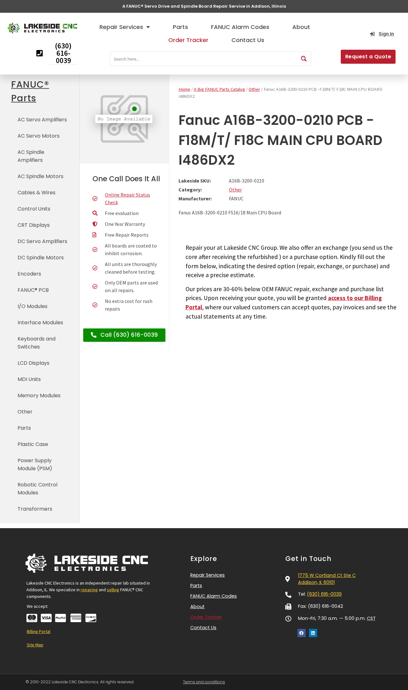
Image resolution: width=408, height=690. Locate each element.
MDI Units (29, 379)
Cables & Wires (36, 192)
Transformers (35, 509)
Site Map (35, 645)
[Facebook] (301, 633)
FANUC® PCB (33, 290)
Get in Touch (308, 558)
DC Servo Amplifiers (42, 241)
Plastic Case (33, 444)
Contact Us (247, 40)
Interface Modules (40, 322)
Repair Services (121, 27)
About (301, 27)
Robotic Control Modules (37, 488)
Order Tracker (188, 40)
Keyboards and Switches (36, 342)
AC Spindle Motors (40, 176)
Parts (180, 27)
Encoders (29, 273)
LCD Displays (33, 363)
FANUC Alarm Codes (240, 27)
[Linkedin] (313, 633)
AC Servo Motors (39, 136)
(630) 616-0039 (324, 594)
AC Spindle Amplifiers (31, 156)
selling (113, 590)
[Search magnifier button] (304, 59)
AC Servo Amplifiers (42, 119)
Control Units (34, 208)
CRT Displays (34, 225)
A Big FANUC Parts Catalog (219, 89)
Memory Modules (39, 395)
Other (25, 411)
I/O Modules (32, 306)
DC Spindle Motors (41, 257)
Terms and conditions (204, 682)
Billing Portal (38, 631)
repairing (89, 590)
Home (184, 89)
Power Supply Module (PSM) (35, 464)
